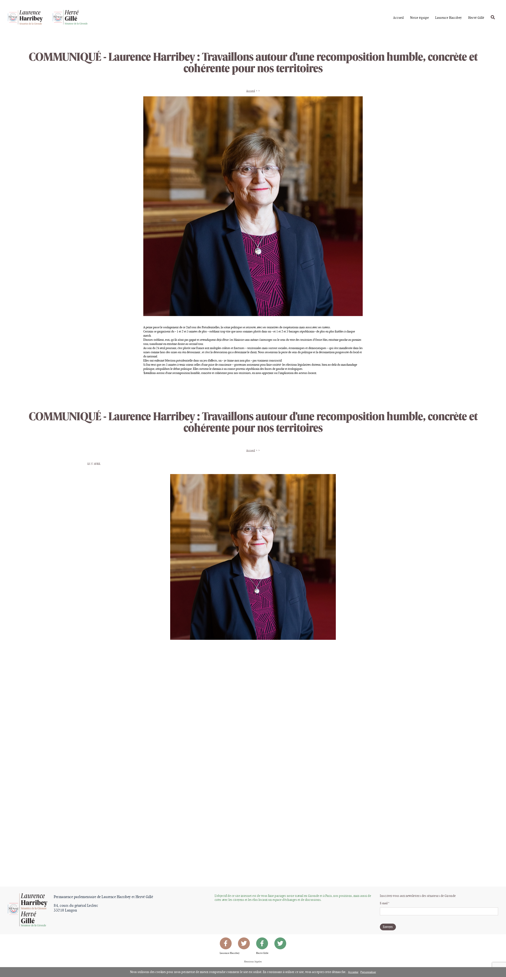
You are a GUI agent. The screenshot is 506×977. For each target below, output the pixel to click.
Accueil (250, 91)
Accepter (353, 972)
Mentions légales (253, 961)
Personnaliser (368, 972)
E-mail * (384, 903)
